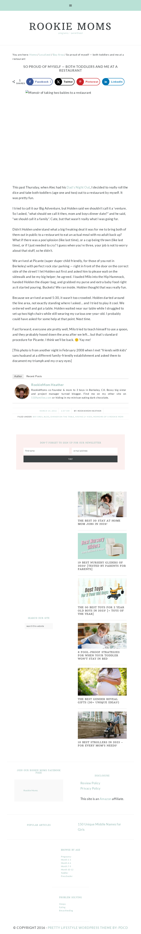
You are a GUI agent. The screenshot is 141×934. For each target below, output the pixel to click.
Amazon (105, 799)
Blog (46, 417)
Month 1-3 (66, 859)
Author (18, 376)
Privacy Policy (90, 788)
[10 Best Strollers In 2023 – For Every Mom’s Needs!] (102, 738)
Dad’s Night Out (78, 187)
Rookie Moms (70, 26)
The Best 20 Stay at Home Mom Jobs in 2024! (99, 522)
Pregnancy (66, 856)
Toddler (64, 873)
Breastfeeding (66, 910)
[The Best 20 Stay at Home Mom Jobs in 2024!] (102, 516)
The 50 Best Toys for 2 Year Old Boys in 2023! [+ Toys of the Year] (101, 611)
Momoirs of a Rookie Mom (108, 417)
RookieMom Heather (47, 385)
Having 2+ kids (83, 417)
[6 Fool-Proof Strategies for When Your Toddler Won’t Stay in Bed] (102, 647)
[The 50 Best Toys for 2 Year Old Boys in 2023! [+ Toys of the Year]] (102, 603)
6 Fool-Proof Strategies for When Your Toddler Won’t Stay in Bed (99, 655)
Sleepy (62, 904)
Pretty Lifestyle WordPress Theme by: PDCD (88, 928)
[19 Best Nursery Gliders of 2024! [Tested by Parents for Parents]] (102, 558)
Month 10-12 (67, 869)
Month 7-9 (66, 866)
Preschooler (67, 876)
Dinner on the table (62, 417)
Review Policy (90, 783)
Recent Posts (34, 376)
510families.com (41, 397)
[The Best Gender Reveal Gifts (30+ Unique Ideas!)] (102, 694)
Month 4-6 (66, 863)
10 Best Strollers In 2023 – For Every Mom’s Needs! (100, 744)
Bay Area (38, 417)
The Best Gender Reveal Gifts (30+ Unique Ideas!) (98, 700)
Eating (62, 907)
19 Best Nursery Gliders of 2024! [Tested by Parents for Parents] (102, 566)
